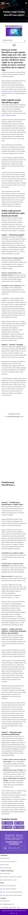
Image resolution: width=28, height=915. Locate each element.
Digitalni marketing (7, 870)
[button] (26, 3)
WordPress (22, 81)
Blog (2, 883)
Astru (13, 597)
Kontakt (3, 898)
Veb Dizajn (4, 855)
